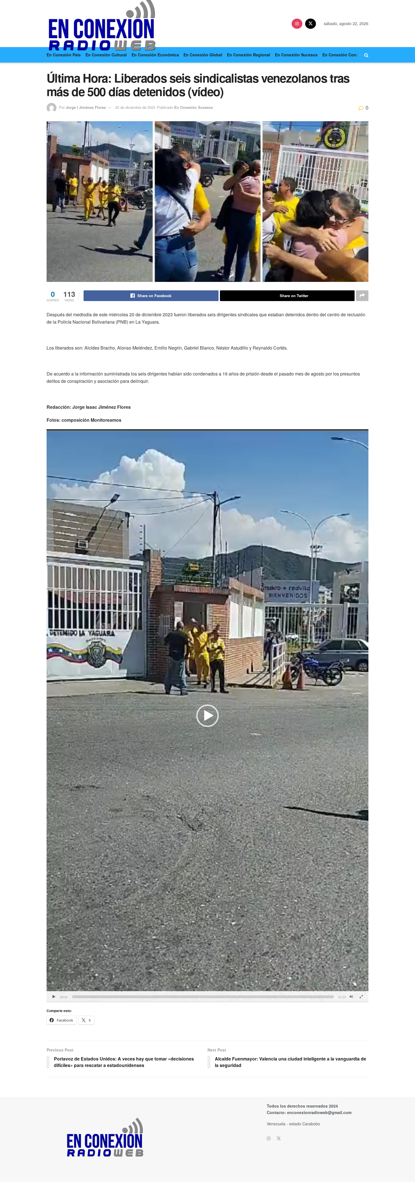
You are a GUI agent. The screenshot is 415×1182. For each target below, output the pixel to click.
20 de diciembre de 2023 (135, 107)
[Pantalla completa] (361, 997)
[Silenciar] (351, 997)
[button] (207, 715)
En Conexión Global (203, 55)
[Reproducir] (54, 997)
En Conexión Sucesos (296, 55)
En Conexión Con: (340, 55)
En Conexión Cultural (106, 55)
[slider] (203, 996)
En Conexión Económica (155, 55)
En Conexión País (64, 55)
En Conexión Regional (248, 55)
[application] (207, 715)
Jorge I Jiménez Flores (86, 107)
